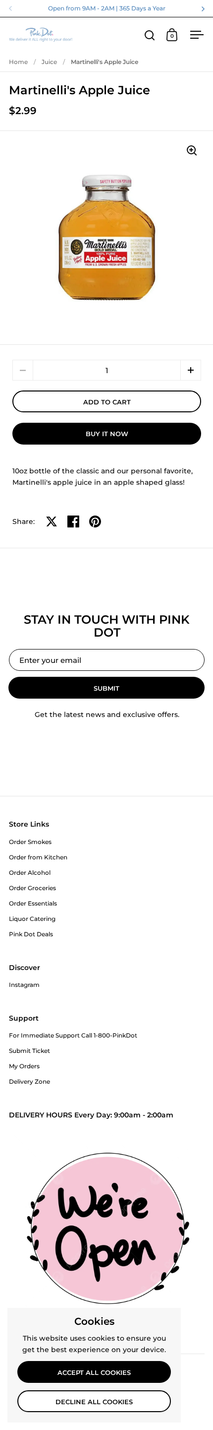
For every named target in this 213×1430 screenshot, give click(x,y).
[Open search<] (150, 35)
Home (18, 61)
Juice (49, 61)
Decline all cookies (94, 1402)
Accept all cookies (94, 1372)
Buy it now (107, 434)
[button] (190, 370)
